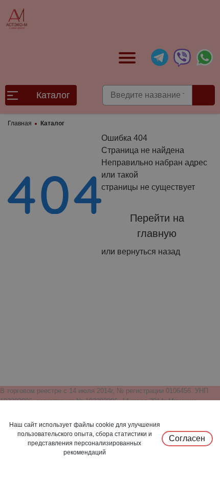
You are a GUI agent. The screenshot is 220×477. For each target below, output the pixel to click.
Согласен (187, 438)
